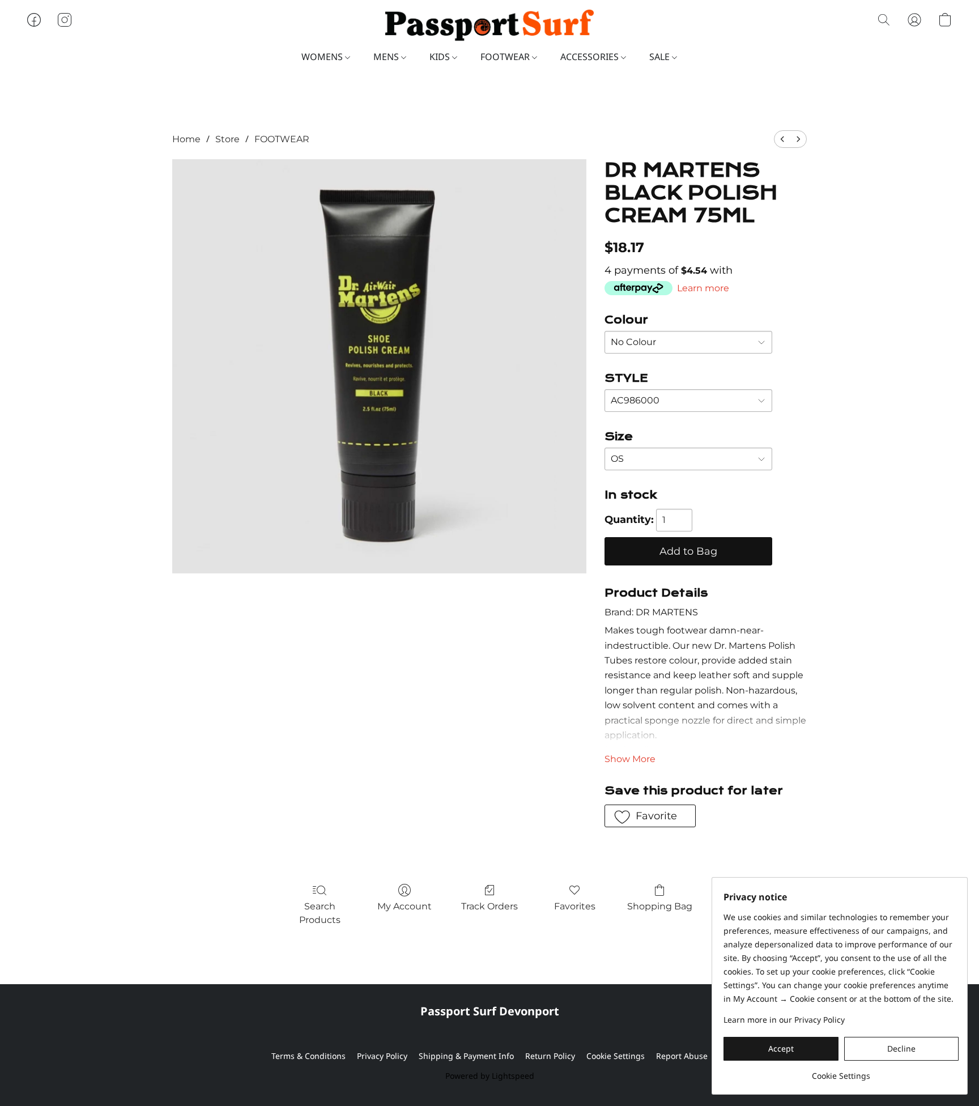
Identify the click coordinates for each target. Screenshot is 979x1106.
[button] (489, 25)
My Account (404, 906)
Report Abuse (682, 1055)
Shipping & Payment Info (466, 1055)
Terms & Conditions (308, 1055)
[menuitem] (782, 139)
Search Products (319, 913)
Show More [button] (630, 759)
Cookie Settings (615, 1055)
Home (186, 139)
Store (227, 139)
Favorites (574, 906)
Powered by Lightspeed (489, 1075)
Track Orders (489, 906)
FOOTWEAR (506, 56)
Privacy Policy (382, 1055)
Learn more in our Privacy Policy (784, 1019)
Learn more (703, 288)
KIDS (440, 56)
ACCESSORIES (590, 56)
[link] (841, 1072)
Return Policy (550, 1055)
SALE (660, 56)
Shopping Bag (659, 906)
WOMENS (323, 56)
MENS (387, 56)
